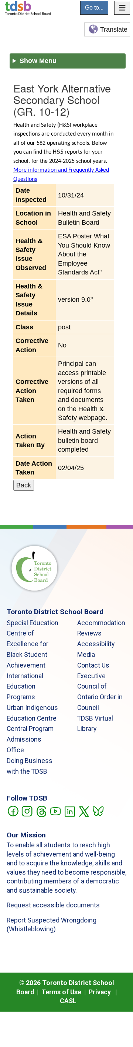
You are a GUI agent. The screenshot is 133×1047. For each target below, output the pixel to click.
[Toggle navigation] (122, 8)
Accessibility (96, 644)
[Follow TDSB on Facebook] (13, 811)
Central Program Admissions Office (30, 739)
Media (86, 654)
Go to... (94, 7)
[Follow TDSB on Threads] (41, 811)
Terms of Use (61, 992)
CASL (68, 1001)
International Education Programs (25, 686)
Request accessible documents (53, 905)
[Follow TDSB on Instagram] (27, 811)
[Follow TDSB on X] (84, 811)
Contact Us (93, 665)
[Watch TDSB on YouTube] (55, 811)
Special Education (32, 623)
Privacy (100, 992)
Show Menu (38, 60)
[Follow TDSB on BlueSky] (98, 811)
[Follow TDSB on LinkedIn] (70, 811)
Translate (113, 29)
